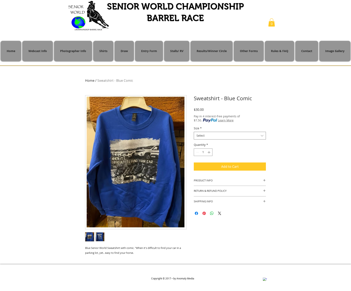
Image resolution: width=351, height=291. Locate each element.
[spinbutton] (203, 152)
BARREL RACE (175, 18)
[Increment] (209, 152)
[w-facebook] (265, 280)
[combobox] (230, 136)
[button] (271, 22)
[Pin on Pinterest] (204, 213)
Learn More (226, 120)
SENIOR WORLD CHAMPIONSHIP (175, 6)
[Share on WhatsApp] (211, 213)
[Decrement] (196, 152)
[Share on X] (219, 213)
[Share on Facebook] (196, 213)
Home (89, 80)
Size (198, 128)
